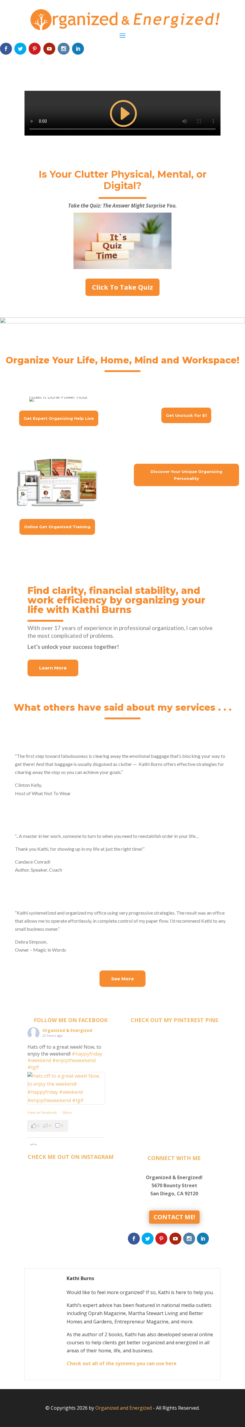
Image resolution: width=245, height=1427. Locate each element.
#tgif (33, 1067)
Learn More (53, 668)
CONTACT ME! (174, 1217)
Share (67, 1112)
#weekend (39, 1060)
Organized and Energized (123, 1408)
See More (122, 978)
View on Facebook (42, 1112)
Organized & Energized (67, 1030)
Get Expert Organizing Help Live (59, 418)
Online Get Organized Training (57, 526)
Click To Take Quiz (122, 286)
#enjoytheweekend (74, 1060)
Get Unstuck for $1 (186, 415)
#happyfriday (87, 1053)
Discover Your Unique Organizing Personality (186, 474)
